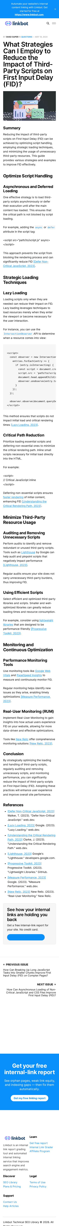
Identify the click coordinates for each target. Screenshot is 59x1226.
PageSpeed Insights (29, 675)
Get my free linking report (26, 937)
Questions (26, 37)
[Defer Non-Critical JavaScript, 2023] (31, 811)
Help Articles (11, 1206)
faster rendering (13, 497)
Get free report (39, 1143)
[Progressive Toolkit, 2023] (25, 863)
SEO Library (10, 1182)
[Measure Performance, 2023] (27, 877)
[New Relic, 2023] (40, 743)
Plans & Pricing (12, 1186)
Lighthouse (28, 552)
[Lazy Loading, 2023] (24, 424)
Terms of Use (37, 1182)
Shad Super (12, 37)
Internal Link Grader (41, 1147)
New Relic (22, 739)
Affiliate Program (40, 1151)
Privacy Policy (38, 1186)
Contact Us (10, 1201)
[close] (55, 9)
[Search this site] (48, 23)
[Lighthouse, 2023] (15, 565)
